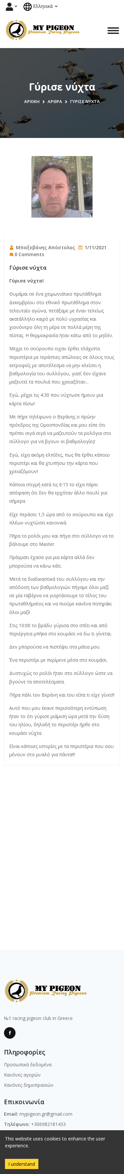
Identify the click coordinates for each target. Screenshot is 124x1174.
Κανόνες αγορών (22, 1075)
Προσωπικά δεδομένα (28, 1064)
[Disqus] (62, 847)
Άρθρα (55, 101)
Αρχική (32, 101)
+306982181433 (48, 1124)
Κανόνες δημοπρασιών (29, 1085)
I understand (21, 1164)
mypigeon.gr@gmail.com (46, 1114)
